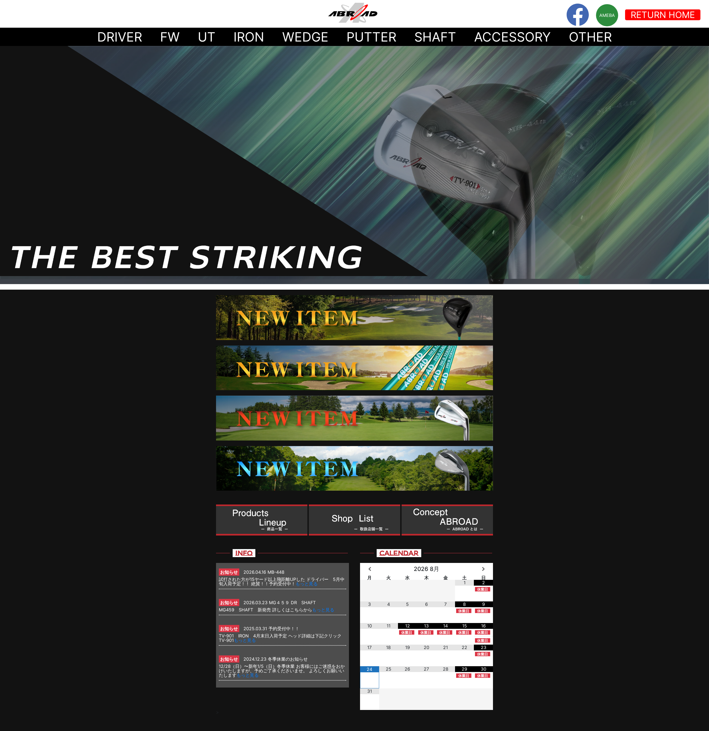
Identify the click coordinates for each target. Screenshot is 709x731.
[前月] (369, 569)
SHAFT (435, 37)
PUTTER (371, 37)
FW (170, 37)
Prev (7, 165)
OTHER (590, 37)
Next (701, 165)
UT (206, 37)
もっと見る (307, 583)
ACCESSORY (512, 37)
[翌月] (483, 569)
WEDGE (305, 37)
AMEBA (607, 15)
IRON (248, 37)
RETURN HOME (663, 14)
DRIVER (119, 37)
